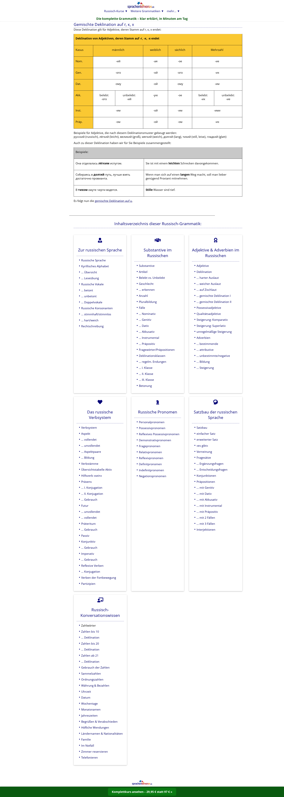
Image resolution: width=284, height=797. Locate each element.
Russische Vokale (92, 284)
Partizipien (88, 583)
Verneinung (204, 451)
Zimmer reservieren (94, 751)
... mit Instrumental (209, 505)
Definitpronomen (150, 464)
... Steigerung (205, 368)
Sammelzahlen (91, 673)
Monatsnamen (91, 709)
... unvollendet (90, 445)
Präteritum (88, 523)
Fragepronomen (149, 446)
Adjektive (203, 266)
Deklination (204, 272)
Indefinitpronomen (151, 470)
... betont (87, 290)
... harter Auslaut (208, 278)
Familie (86, 739)
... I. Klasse (146, 368)
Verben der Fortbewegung (98, 577)
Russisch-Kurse (114, 11)
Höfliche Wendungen (95, 727)
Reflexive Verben (92, 565)
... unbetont (89, 296)
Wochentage (89, 703)
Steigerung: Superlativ (211, 326)
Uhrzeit (86, 691)
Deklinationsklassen (152, 356)
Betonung (145, 386)
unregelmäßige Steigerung (214, 331)
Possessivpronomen (152, 428)
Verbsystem (89, 427)
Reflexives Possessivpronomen (159, 434)
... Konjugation (90, 571)
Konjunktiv (88, 541)
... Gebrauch (89, 499)
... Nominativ (147, 314)
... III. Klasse (146, 380)
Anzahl (143, 296)
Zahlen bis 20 (90, 643)
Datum (85, 697)
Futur (84, 505)
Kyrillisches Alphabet (95, 266)
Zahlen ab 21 (90, 655)
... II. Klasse (146, 374)
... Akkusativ (147, 331)
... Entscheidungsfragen (212, 469)
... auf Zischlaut (207, 289)
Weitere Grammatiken (145, 11)
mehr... (171, 11)
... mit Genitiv (205, 487)
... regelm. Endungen (152, 361)
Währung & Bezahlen (95, 685)
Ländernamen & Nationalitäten (102, 733)
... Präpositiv (147, 344)
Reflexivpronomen (151, 458)
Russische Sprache (93, 260)
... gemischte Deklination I (214, 296)
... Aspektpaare (91, 451)
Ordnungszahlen (92, 679)
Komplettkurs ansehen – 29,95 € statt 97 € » (142, 792)
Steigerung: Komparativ (212, 319)
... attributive (205, 349)
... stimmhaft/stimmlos (96, 314)
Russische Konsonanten (97, 308)
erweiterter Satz (207, 439)
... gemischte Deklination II (214, 302)
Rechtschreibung (92, 326)
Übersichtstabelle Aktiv (96, 469)
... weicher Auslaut (209, 284)
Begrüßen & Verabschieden (99, 721)
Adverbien (203, 338)
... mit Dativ (204, 493)
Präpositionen (206, 481)
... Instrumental (149, 338)
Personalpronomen (151, 422)
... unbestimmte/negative (213, 356)
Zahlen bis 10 (90, 631)
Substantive (147, 266)
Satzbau (202, 427)
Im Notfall (87, 745)
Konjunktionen (206, 475)
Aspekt (85, 433)
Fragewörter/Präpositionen (157, 349)
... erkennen (147, 289)
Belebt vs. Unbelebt (152, 278)
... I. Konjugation (91, 487)
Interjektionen (206, 529)
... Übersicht (89, 272)
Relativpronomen (150, 452)
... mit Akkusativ (207, 499)
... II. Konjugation (92, 493)
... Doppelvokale (91, 302)
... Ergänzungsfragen (210, 463)
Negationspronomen (152, 476)
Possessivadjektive (209, 308)
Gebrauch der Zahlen (95, 667)
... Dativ (144, 326)
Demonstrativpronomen (155, 440)
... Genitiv (145, 319)
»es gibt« (202, 445)
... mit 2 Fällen (206, 517)
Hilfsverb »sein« (91, 475)
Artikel (143, 272)
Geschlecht (146, 284)
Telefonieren (89, 757)
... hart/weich (90, 320)
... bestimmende (207, 344)
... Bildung (203, 361)
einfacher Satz (206, 433)
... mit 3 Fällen (206, 523)
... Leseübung (90, 278)
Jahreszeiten (89, 715)
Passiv (85, 535)
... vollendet (89, 439)
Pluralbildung (148, 302)
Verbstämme (89, 463)
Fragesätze (204, 457)
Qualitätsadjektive (209, 314)
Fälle (142, 308)
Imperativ (87, 553)
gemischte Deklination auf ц (113, 201)
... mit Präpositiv (207, 511)
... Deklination (90, 637)
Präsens (86, 481)
